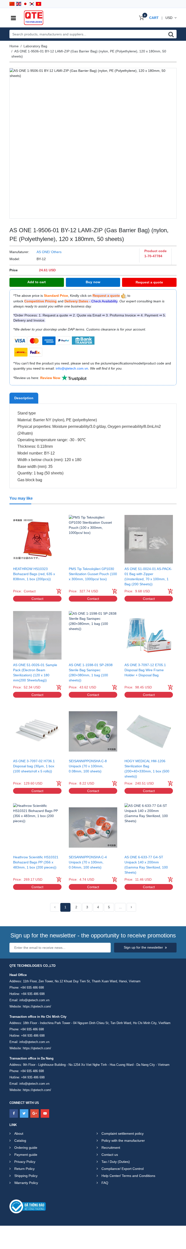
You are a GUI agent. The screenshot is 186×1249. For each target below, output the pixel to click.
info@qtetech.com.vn (34, 1000)
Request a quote (149, 282)
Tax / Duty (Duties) (115, 1162)
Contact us (109, 1155)
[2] (131, 907)
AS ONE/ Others (49, 252)
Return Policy (24, 1169)
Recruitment (110, 1148)
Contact (37, 599)
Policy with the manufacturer (123, 1140)
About (18, 1133)
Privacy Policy (24, 1162)
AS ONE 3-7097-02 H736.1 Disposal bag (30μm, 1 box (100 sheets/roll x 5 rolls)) (34, 766)
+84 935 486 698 (32, 987)
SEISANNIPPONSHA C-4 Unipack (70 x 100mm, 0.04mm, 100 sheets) (88, 862)
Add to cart (36, 282)
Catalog (20, 1140)
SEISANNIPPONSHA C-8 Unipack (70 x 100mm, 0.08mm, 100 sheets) (88, 766)
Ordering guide (25, 1148)
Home (14, 46)
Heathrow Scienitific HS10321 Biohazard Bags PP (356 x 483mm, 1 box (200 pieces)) (35, 862)
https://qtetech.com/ (37, 1006)
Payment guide (25, 1155)
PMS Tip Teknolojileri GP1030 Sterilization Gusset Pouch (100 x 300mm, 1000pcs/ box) (93, 574)
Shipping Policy (26, 1176)
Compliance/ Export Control (122, 1169)
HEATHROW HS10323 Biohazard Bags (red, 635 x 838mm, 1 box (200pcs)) (34, 574)
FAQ (104, 1183)
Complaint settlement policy (122, 1133)
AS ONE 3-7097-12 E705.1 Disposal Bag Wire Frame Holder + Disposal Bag (145, 670)
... (120, 907)
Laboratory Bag (35, 46)
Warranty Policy (26, 1183)
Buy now (93, 282)
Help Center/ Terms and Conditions (128, 1176)
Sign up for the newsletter (143, 947)
